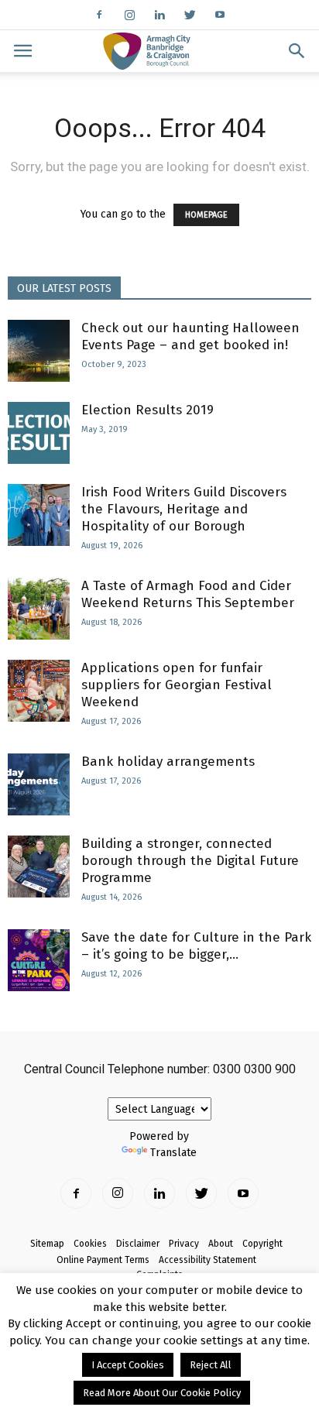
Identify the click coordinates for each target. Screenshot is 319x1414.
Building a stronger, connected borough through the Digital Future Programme (190, 861)
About (220, 1243)
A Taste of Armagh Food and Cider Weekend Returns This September (187, 594)
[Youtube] (220, 15)
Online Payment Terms (103, 1259)
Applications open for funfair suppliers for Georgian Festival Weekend (176, 685)
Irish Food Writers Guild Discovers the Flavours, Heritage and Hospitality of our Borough (183, 509)
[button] (297, 51)
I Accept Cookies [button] (127, 1365)
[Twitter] (189, 15)
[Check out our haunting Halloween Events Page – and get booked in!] (39, 351)
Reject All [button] (211, 1365)
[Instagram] (129, 15)
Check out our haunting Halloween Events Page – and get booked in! (190, 336)
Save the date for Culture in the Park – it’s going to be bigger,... (196, 946)
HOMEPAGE (206, 215)
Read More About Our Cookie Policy (162, 1393)
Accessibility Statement (207, 1259)
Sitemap (47, 1243)
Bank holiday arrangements (168, 761)
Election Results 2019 (147, 410)
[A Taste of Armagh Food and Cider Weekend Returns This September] (39, 609)
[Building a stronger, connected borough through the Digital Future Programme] (39, 866)
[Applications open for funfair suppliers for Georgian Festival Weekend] (39, 691)
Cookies (90, 1243)
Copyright (262, 1243)
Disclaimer (138, 1243)
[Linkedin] (159, 15)
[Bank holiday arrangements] (39, 784)
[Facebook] (99, 15)
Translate (173, 1152)
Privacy (184, 1243)
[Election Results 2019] (39, 433)
